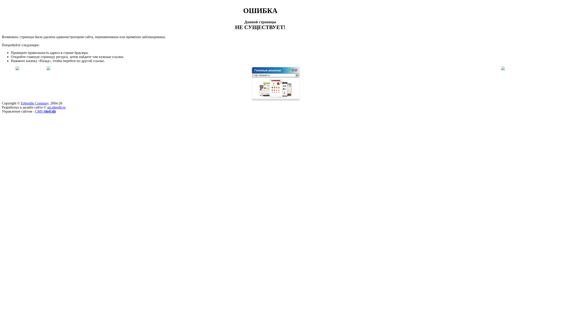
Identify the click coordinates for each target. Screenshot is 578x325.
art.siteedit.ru (56, 107)
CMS (45, 111)
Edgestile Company (35, 103)
